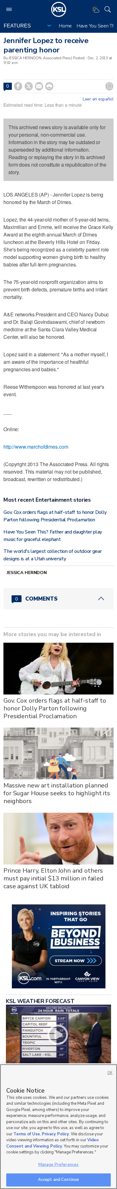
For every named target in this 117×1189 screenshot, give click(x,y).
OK (109, 1072)
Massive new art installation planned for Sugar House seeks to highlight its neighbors (56, 793)
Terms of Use (26, 1134)
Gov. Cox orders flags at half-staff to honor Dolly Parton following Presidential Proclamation (54, 708)
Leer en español (98, 99)
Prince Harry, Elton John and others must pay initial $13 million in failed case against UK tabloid (53, 878)
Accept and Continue (58, 1179)
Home (65, 25)
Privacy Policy (55, 1134)
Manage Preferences (58, 1164)
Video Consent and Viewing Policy (52, 1143)
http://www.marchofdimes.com (35, 446)
